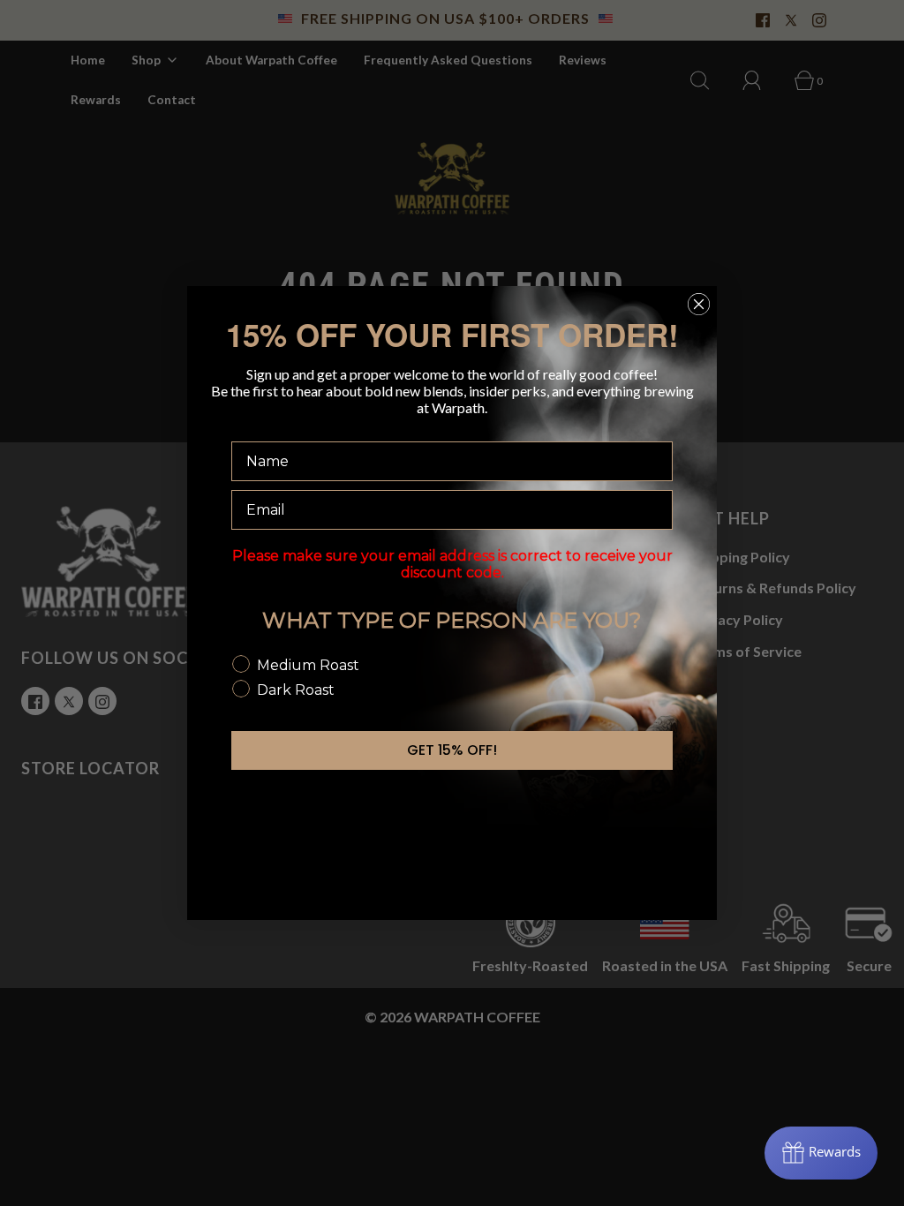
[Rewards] (821, 1153)
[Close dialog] (699, 304)
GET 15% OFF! (452, 750)
